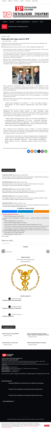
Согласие (24, 426)
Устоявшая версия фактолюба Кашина (11, 300)
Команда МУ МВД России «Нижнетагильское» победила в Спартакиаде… (26, 383)
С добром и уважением (8, 316)
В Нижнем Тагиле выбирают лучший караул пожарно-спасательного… (26, 389)
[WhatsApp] (45, 151)
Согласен (47, 425)
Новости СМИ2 (5, 236)
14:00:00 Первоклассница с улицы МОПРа (14, 216)
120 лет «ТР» (35, 21)
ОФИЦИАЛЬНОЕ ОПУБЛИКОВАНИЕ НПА (18, 26)
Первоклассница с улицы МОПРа (20, 175)
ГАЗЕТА (4, 26)
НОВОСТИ (11, 21)
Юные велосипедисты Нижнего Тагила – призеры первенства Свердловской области (38, 334)
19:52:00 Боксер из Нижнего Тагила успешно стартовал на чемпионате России (23, 224)
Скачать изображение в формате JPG (35, 46)
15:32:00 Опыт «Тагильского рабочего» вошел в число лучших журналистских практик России (26, 226)
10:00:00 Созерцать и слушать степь (12, 234)
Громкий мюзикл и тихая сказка (19, 182)
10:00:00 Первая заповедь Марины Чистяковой (15, 222)
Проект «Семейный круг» (23, 21)
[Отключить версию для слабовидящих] (41, 3)
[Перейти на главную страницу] (25, 8)
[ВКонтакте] (44, 3)
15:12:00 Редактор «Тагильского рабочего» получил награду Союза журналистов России (25, 228)
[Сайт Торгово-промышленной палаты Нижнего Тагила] (25, 278)
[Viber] (42, 151)
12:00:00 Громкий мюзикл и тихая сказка (13, 220)
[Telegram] (46, 3)
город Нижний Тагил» (26, 261)
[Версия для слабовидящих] (39, 3)
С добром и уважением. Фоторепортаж (11, 308)
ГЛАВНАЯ (5, 21)
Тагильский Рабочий (39, 419)
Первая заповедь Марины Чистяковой (21, 189)
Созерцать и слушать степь (19, 203)
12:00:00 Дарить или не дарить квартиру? (14, 232)
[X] (39, 151)
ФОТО (41, 21)
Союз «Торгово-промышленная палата (25, 259)
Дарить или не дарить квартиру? (20, 196)
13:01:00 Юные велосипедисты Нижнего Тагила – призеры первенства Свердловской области (25, 218)
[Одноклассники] (48, 3)
